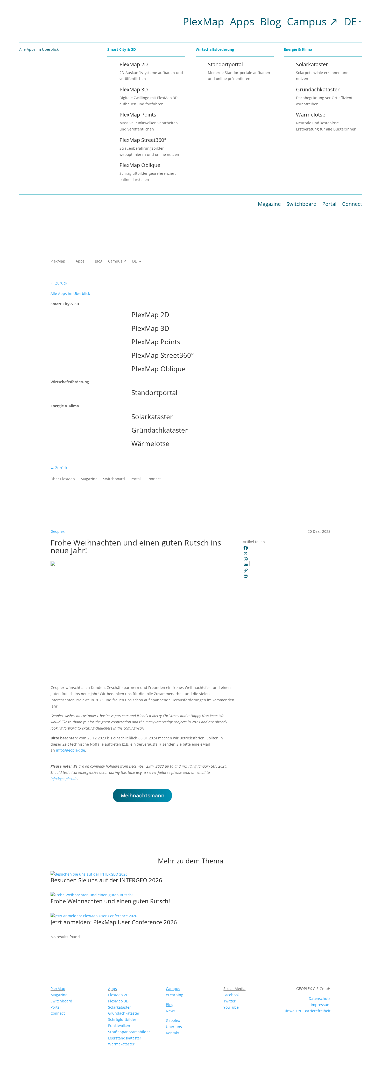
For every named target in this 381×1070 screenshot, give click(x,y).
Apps (242, 21)
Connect (352, 204)
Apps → (82, 261)
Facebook (231, 994)
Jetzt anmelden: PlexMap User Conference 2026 (114, 922)
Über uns (174, 1026)
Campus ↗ (312, 21)
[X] (286, 553)
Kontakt (172, 1032)
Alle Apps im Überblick (70, 293)
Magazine (269, 204)
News (170, 1010)
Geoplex (58, 531)
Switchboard (301, 204)
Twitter (229, 1001)
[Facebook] (286, 548)
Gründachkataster (123, 1013)
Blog (270, 21)
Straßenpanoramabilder (129, 1031)
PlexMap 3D (118, 1001)
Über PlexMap (63, 479)
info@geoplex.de (70, 750)
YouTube (231, 1007)
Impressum (320, 1004)
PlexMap (203, 21)
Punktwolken (119, 1025)
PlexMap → (60, 261)
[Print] (286, 576)
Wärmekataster (121, 1044)
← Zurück (59, 283)
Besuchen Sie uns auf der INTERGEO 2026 (106, 880)
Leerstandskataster (124, 1038)
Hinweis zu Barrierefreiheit (307, 1010)
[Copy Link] (286, 570)
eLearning (174, 994)
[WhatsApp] (286, 559)
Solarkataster (119, 1007)
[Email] (286, 565)
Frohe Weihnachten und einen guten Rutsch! (110, 901)
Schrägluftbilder (122, 1019)
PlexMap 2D (118, 994)
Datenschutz (319, 998)
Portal (329, 204)
